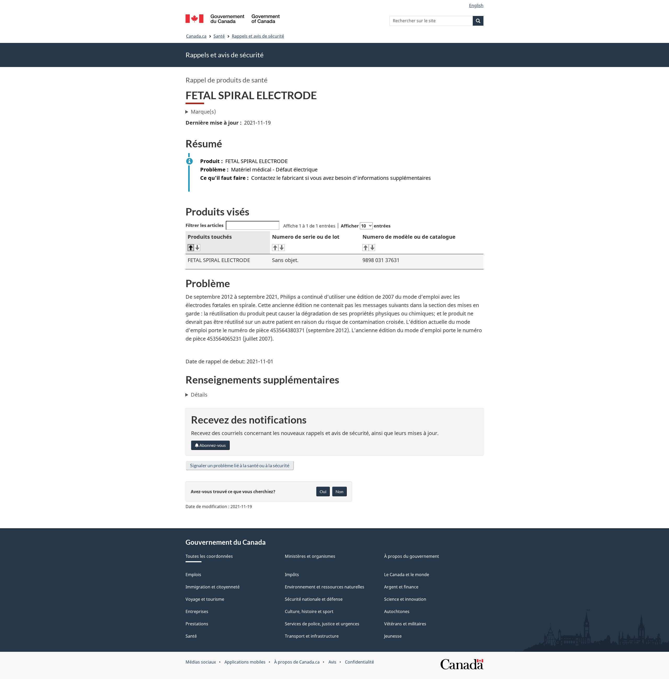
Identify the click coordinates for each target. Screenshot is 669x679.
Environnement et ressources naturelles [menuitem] (324, 587)
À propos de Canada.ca (297, 662)
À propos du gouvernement (411, 556)
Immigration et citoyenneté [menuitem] (213, 587)
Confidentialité (359, 662)
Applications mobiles (245, 662)
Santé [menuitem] (191, 636)
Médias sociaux (201, 662)
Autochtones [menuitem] (397, 611)
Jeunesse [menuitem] (393, 636)
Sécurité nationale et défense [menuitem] (314, 599)
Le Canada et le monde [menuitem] (406, 574)
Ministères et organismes (310, 556)
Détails (199, 394)
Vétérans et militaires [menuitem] (405, 624)
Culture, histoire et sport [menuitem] (309, 611)
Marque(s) (203, 111)
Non (339, 491)
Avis (332, 662)
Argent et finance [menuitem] (401, 587)
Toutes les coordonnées (209, 556)
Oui (323, 491)
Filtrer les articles (204, 225)
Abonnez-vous (212, 445)
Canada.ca (196, 36)
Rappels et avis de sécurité (258, 36)
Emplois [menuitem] (193, 574)
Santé (219, 36)
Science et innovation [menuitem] (405, 599)
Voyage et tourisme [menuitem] (205, 599)
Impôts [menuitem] (292, 574)
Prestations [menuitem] (197, 624)
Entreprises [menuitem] (197, 611)
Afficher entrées (365, 226)
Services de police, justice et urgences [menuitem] (322, 624)
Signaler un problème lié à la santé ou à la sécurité (239, 465)
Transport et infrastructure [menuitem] (312, 636)
